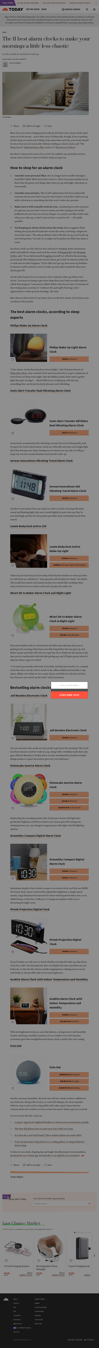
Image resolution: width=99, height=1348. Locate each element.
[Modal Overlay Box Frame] (49, 674)
